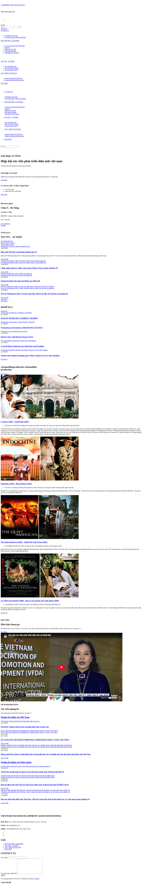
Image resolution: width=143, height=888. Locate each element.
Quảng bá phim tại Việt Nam (13, 78)
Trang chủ (4, 29)
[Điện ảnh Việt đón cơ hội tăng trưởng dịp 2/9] (15, 246)
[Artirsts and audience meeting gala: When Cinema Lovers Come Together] (24, 350)
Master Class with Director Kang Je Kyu (17, 337)
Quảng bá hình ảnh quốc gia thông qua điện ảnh (20, 281)
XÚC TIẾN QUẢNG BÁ (9, 73)
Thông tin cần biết (10, 49)
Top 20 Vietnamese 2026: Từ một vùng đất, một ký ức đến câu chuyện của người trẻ (34, 294)
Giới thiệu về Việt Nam (12, 53)
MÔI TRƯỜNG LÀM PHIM (10, 41)
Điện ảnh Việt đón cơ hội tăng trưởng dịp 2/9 (19, 252)
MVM (37, 879)
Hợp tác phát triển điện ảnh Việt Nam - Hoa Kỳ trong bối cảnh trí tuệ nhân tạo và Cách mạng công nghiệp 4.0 (45, 799)
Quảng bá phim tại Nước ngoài (14, 80)
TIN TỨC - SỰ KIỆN (7, 61)
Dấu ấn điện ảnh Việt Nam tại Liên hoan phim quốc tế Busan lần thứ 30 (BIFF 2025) (35, 785)
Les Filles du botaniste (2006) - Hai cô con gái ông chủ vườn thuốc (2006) (30, 601)
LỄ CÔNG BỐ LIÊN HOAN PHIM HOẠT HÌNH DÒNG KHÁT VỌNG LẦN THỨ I (35, 740)
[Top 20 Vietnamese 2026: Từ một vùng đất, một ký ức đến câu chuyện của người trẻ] (27, 286)
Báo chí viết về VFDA (12, 68)
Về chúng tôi (5, 30)
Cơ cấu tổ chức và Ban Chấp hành (15, 37)
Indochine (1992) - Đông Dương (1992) (16, 484)
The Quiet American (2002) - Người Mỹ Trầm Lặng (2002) (24, 542)
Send (3, 875)
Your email (5, 857)
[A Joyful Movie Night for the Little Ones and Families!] (18, 341)
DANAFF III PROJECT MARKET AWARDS (19, 318)
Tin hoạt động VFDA (11, 70)
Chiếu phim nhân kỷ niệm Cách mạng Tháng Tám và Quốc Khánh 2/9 (29, 268)
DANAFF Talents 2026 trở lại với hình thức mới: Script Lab (25, 727)
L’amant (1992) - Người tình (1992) (15, 422)
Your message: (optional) (9, 873)
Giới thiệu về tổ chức (11, 35)
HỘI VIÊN (4, 83)
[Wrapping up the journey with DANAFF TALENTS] (18, 322)
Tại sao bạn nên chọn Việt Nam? (15, 46)
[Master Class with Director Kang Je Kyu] (14, 331)
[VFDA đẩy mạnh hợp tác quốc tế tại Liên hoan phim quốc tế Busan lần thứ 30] (25, 766)
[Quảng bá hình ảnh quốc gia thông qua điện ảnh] (16, 273)
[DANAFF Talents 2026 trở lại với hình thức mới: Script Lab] (20, 721)
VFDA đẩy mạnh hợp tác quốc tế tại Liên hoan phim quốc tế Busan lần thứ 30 (32, 772)
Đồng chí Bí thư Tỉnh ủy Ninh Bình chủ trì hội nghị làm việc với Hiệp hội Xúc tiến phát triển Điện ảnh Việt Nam (46, 754)
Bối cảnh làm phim (10, 51)
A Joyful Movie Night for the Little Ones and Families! (22, 346)
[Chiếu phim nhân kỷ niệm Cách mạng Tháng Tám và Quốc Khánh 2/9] (23, 261)
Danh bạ (7, 47)
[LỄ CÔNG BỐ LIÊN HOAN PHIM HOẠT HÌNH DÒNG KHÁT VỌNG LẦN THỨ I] (29, 730)
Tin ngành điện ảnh (11, 66)
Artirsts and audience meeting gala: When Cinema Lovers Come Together (30, 355)
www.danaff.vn (5, 223)
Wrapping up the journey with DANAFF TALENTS (22, 328)
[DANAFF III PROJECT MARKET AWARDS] (16, 313)
